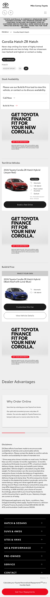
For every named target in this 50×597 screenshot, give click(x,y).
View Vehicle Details (25, 315)
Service (9, 564)
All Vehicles (8, 59)
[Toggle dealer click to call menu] (4, 12)
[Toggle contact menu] (42, 556)
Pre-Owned (12, 556)
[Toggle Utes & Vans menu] (42, 539)
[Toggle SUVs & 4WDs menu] (42, 531)
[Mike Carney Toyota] (5, 5)
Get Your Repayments (25, 591)
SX (20, 68)
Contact (10, 572)
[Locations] (10, 12)
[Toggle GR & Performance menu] (42, 548)
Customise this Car (25, 306)
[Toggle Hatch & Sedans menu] (42, 523)
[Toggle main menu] (45, 12)
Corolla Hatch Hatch (15, 32)
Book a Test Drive (25, 204)
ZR (26, 68)
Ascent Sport (9, 68)
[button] (10, 105)
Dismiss (43, 578)
